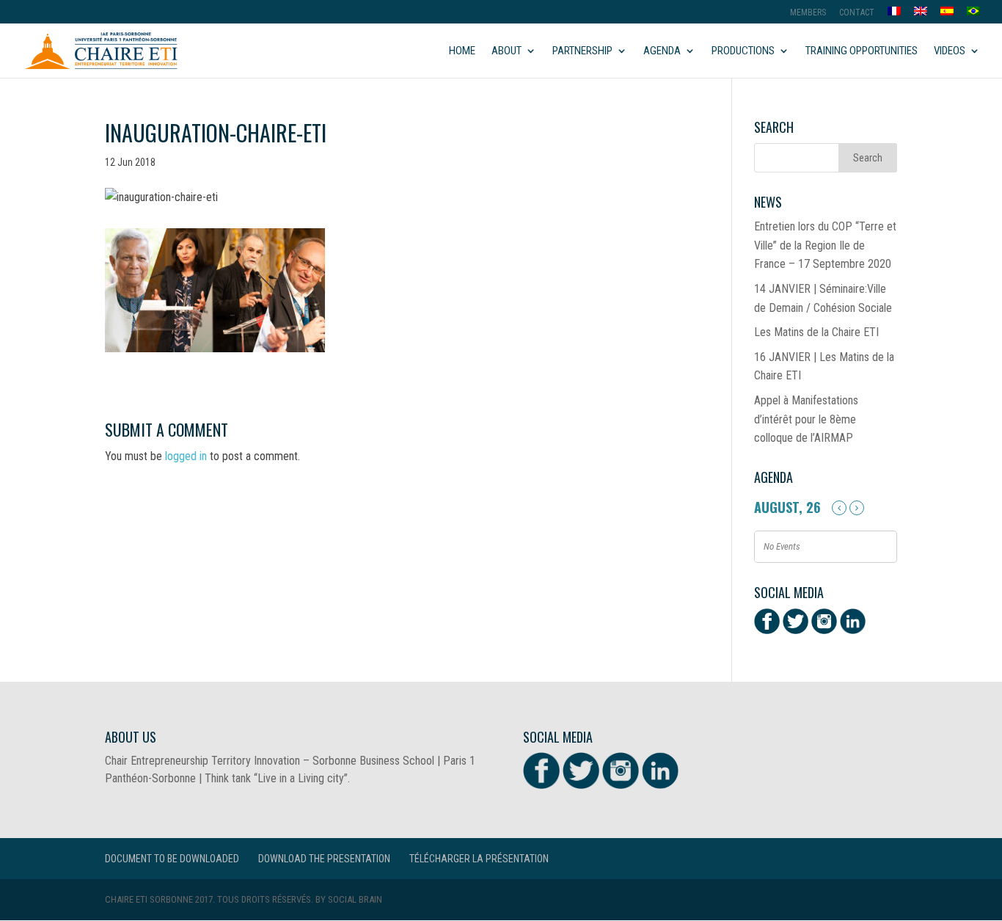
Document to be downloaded (172, 858)
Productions (743, 51)
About (506, 51)
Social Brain (355, 899)
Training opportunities (861, 51)
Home (462, 51)
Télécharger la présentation (479, 858)
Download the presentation (324, 858)
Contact (856, 13)
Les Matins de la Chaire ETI (816, 332)
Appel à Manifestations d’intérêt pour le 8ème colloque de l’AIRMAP (806, 419)
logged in (186, 456)
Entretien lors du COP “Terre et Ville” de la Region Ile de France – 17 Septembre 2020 (825, 245)
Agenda (662, 51)
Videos (949, 51)
